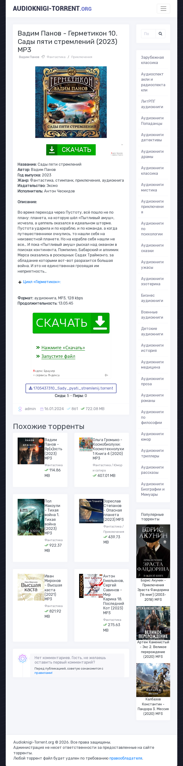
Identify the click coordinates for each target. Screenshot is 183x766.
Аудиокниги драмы (152, 154)
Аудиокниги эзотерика (152, 281)
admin (30, 409)
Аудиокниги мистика (152, 187)
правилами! (43, 673)
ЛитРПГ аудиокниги (152, 104)
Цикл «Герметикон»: (42, 282)
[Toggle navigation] (163, 8)
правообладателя (125, 758)
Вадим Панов (29, 57)
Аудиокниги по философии (152, 417)
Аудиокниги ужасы (152, 264)
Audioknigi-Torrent (52, 8)
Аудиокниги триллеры (152, 453)
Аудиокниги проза (152, 381)
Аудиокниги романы (152, 398)
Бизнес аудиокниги (152, 298)
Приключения (81, 57)
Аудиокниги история (152, 348)
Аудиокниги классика (152, 170)
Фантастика (56, 57)
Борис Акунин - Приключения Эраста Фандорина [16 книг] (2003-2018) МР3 (153, 590)
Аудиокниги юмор (152, 436)
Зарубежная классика (152, 60)
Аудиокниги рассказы (152, 470)
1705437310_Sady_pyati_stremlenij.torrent (72, 388)
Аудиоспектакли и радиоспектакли (153, 82)
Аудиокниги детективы (152, 137)
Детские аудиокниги (152, 331)
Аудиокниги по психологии (152, 228)
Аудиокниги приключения (152, 206)
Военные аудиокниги (152, 315)
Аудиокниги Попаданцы (152, 121)
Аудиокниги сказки (152, 248)
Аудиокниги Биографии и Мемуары (153, 489)
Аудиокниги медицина (152, 365)
